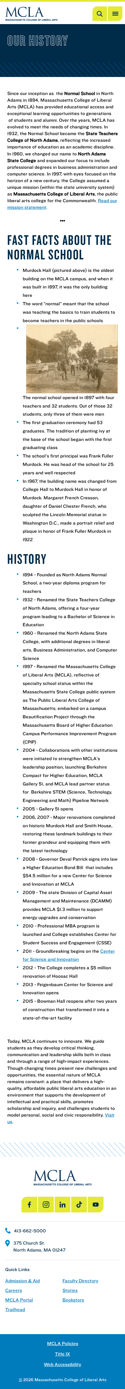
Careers (13, 1290)
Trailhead (15, 1309)
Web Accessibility (62, 1364)
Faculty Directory (80, 1281)
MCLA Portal (19, 1300)
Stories (70, 1290)
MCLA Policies (62, 1343)
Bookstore (73, 1300)
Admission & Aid (22, 1281)
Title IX (62, 1354)
